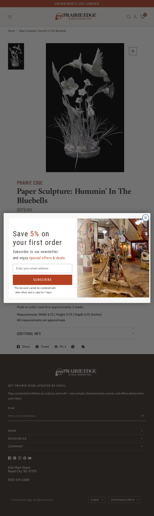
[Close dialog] (145, 218)
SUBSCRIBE (42, 280)
